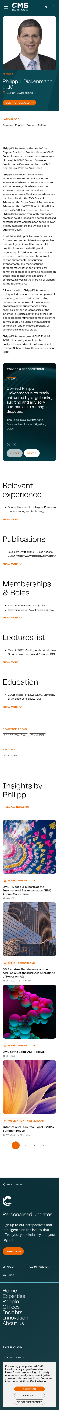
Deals (11, 963)
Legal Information (13, 1357)
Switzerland (26, 963)
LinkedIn (9, 1266)
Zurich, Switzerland (20, 92)
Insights (13, 1312)
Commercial (37, 735)
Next (33, 453)
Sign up (11, 1251)
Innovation (15, 1317)
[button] (12, 519)
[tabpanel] (29, 430)
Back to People (15, 1184)
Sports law (10, 755)
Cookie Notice (38, 1381)
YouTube (8, 1275)
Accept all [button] (29, 1388)
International (27, 880)
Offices (11, 1306)
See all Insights (17, 806)
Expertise (14, 1296)
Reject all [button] (29, 1395)
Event (11, 880)
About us (13, 1323)
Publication (16, 1120)
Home (10, 1290)
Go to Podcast (39, 1266)
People (11, 1301)
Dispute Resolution (15, 735)
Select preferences (29, 1402)
